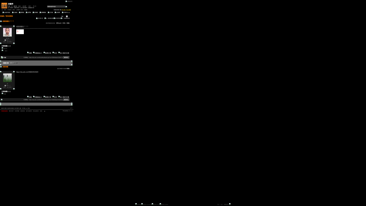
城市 (5, 9)
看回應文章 (40, 18)
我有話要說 (9, 16)
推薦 (68, 23)
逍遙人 (19, 6)
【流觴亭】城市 (19, 9)
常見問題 (17, 111)
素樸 (5, 94)
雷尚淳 (5, 48)
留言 (4, 41)
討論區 (15, 12)
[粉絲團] (136, 204)
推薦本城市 (16, 7)
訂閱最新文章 (31, 7)
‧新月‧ (30, 6)
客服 (41, 111)
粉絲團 (139, 204)
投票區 (29, 12)
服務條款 (22, 111)
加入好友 (9, 41)
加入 (222, 204)
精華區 (22, 12)
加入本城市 (10, 7)
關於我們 (11, 111)
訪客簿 (58, 12)
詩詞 (14, 9)
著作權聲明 (29, 111)
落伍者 (7, 38)
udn (2, 9)
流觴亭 (10, 4)
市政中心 (66, 12)
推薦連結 (43, 12)
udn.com (70, 110)
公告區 (51, 12)
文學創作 (9, 9)
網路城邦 (69, 1)
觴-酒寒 (24, 6)
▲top (71, 108)
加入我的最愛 (23, 7)
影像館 (36, 12)
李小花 (34, 6)
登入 (218, 204)
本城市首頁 (7, 12)
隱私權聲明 (36, 111)
